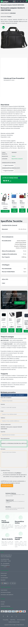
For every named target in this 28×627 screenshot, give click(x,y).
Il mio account (4, 573)
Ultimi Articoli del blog (5, 606)
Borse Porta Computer (17, 159)
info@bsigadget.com (5, 565)
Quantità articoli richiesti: (8, 434)
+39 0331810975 (6, 563)
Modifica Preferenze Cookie (14, 622)
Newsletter (3, 580)
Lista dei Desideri (4, 578)
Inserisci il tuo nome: (7, 400)
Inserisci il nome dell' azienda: (8, 407)
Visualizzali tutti (20, 303)
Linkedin (7, 616)
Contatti (2, 604)
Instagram (16, 616)
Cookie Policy (12, 620)
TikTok (20, 616)
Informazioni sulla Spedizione (7, 594)
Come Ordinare (4, 590)
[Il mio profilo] (23, 1)
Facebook (3, 616)
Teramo (13, 156)
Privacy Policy (5, 620)
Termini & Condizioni (21, 620)
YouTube (24, 616)
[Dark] (15, 583)
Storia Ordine (3, 575)
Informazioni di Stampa (6, 592)
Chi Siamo (3, 602)
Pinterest (11, 616)
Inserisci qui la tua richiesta (9, 452)
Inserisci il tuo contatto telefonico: (10, 421)
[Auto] (13, 583)
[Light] (11, 583)
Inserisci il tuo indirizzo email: (9, 414)
